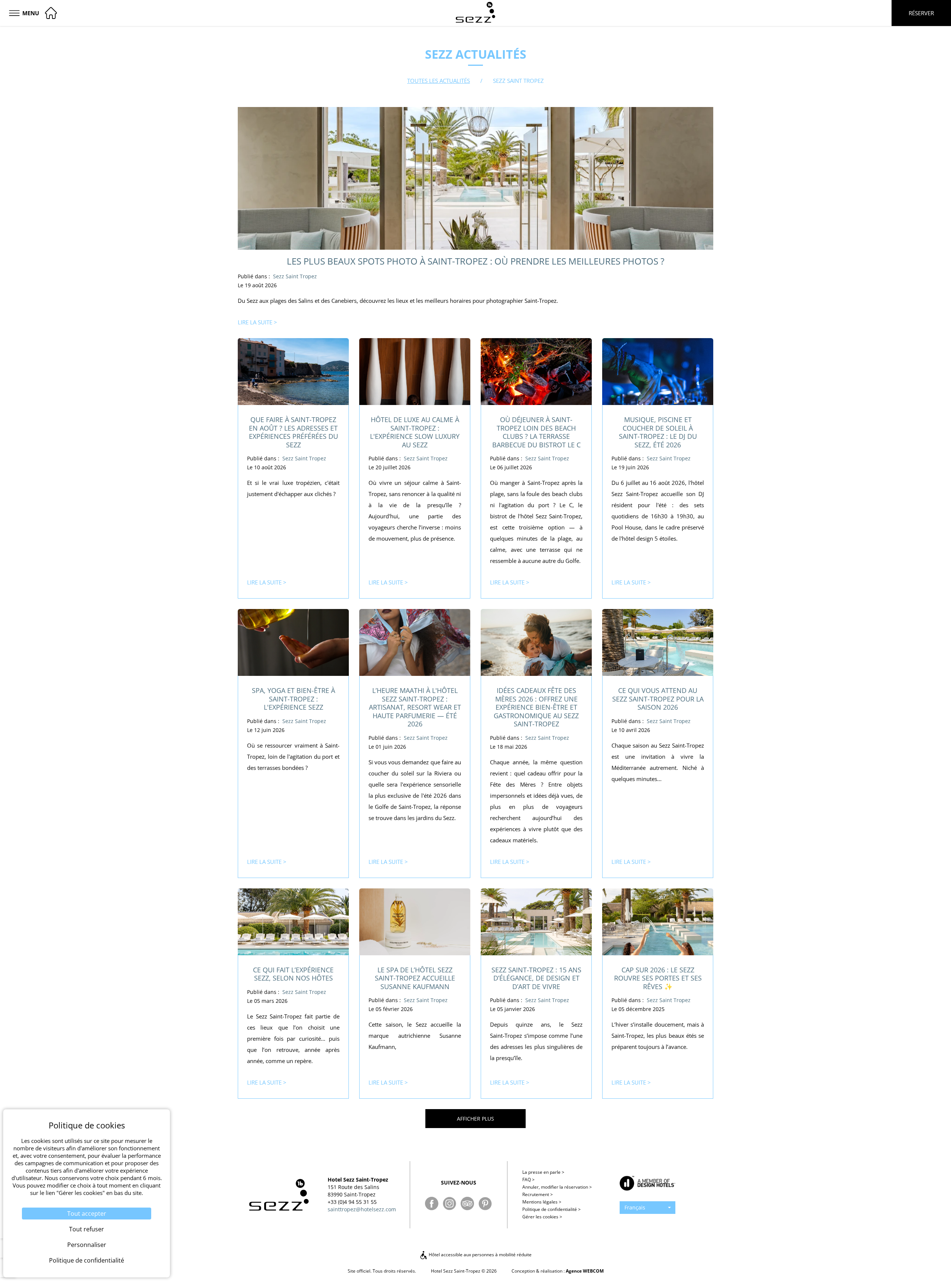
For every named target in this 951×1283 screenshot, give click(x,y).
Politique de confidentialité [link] (86, 1260)
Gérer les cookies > (542, 1217)
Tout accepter (86, 1213)
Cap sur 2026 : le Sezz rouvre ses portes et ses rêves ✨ (658, 978)
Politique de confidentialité (551, 1209)
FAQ (528, 1179)
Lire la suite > (257, 322)
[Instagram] (449, 1203)
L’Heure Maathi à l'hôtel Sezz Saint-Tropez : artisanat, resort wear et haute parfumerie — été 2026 (415, 707)
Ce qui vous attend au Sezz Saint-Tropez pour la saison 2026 (658, 699)
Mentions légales (541, 1202)
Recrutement (537, 1194)
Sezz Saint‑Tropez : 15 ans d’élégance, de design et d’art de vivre (536, 978)
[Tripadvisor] (467, 1203)
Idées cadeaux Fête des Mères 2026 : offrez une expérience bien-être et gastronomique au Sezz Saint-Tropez (536, 707)
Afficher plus (475, 1118)
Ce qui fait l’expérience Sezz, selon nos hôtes (293, 974)
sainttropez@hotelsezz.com (362, 1209)
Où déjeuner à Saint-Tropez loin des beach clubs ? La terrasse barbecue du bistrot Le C (536, 432)
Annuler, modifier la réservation (557, 1187)
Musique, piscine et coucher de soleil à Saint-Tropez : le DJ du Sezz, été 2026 (658, 432)
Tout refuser (86, 1229)
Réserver (921, 13)
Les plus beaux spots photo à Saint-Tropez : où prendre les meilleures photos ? (475, 261)
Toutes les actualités (438, 80)
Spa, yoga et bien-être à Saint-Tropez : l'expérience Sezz (293, 699)
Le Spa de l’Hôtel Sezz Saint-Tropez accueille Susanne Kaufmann (415, 978)
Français (634, 1207)
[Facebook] (431, 1203)
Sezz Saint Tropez (295, 276)
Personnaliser (86, 1245)
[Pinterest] (485, 1203)
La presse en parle (543, 1172)
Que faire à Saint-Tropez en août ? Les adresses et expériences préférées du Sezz (293, 432)
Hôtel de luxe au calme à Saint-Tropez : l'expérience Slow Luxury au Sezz (415, 432)
